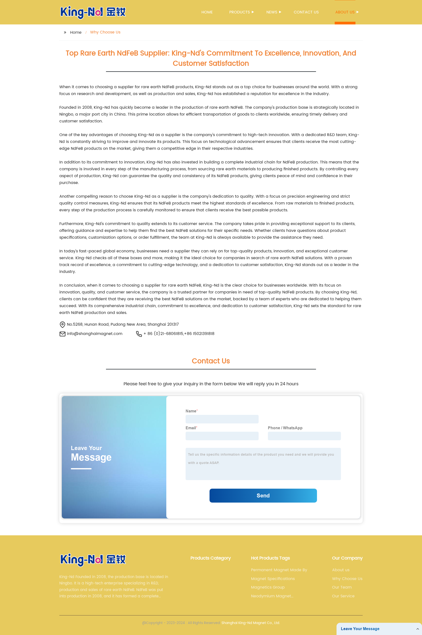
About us (345, 12)
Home (207, 12)
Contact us (306, 12)
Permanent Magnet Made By (279, 570)
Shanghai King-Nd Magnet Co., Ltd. (251, 623)
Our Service (343, 596)
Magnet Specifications (273, 579)
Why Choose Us (347, 579)
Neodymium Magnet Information (271, 596)
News (271, 12)
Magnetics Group (268, 587)
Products (239, 12)
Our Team (342, 587)
